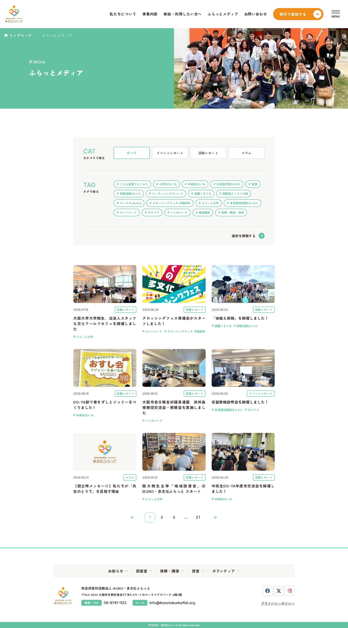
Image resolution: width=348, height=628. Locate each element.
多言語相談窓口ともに (244, 203)
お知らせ (115, 570)
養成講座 (204, 212)
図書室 (142, 570)
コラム (246, 152)
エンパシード (128, 212)
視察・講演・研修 (232, 212)
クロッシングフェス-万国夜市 (172, 203)
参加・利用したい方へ (183, 13)
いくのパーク (179, 212)
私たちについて (123, 13)
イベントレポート (169, 152)
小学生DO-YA (168, 184)
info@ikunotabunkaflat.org (172, 603)
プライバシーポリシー (278, 603)
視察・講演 (169, 570)
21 (198, 517)
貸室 (254, 184)
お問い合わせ (255, 13)
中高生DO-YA (196, 184)
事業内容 (150, 13)
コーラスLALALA (130, 203)
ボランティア (223, 570)
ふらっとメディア (223, 13)
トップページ (20, 35)
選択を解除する (244, 235)
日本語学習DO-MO (228, 184)
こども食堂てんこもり (134, 184)
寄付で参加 (293, 14)
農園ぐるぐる (202, 193)
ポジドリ (153, 212)
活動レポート (208, 152)
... (186, 517)
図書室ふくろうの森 (235, 193)
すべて (132, 152)
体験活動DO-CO (130, 193)
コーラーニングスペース (167, 193)
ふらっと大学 (210, 203)
